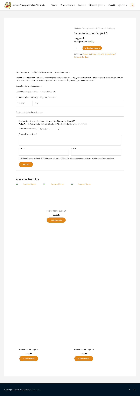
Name (22, 148)
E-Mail (74, 148)
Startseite (77, 28)
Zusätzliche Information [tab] (41, 72)
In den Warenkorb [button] (28, 359)
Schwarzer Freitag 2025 (91, 54)
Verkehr (54, 5)
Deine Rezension (28, 134)
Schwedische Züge (81, 57)
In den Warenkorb (92, 48)
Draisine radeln (67, 5)
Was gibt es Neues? (90, 28)
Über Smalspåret (96, 5)
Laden (80, 5)
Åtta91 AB (36, 390)
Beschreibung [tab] (22, 72)
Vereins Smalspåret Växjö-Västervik (29, 5)
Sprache (121, 5)
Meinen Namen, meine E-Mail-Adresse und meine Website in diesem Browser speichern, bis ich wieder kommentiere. (67, 159)
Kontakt (111, 5)
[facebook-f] (131, 389)
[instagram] (135, 389)
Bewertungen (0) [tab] (62, 72)
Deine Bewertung (28, 128)
